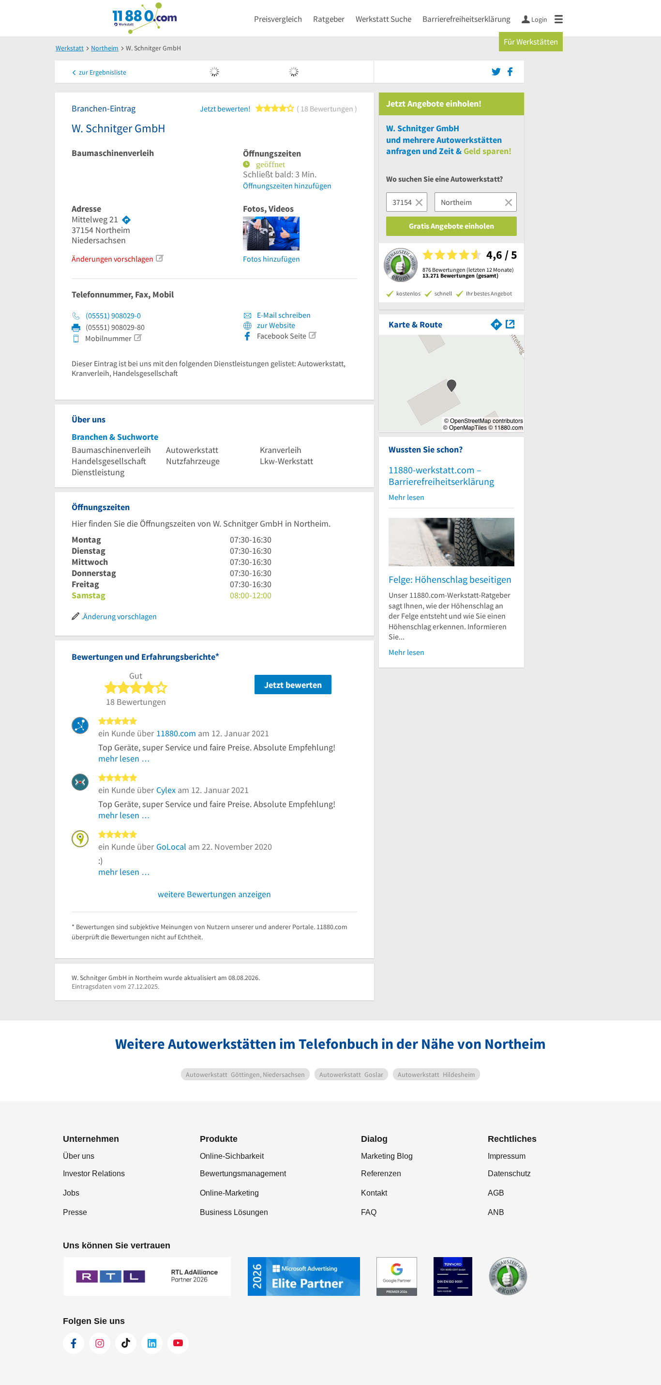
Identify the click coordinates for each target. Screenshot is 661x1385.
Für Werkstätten (531, 41)
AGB (496, 1193)
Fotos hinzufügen (271, 259)
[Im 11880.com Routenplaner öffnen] (496, 323)
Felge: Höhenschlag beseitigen (450, 579)
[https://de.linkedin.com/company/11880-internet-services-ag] (152, 1343)
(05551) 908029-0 (113, 315)
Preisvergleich (278, 19)
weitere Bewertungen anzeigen (214, 894)
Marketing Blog (387, 1156)
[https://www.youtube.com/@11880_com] (178, 1343)
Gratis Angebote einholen (451, 226)
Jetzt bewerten (293, 684)
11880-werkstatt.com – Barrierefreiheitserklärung (441, 475)
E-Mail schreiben (283, 315)
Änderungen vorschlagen (112, 259)
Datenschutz (509, 1173)
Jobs (71, 1193)
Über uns (78, 1156)
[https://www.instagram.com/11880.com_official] (99, 1343)
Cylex (166, 789)
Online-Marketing (229, 1193)
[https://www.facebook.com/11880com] (73, 1343)
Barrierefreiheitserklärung (466, 19)
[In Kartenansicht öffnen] (510, 323)
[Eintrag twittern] (498, 71)
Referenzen (381, 1173)
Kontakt (374, 1193)
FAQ (368, 1212)
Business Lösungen (234, 1212)
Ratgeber (329, 19)
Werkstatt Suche (383, 19)
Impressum (507, 1156)
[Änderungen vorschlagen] (159, 258)
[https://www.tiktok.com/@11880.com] (125, 1343)
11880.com (176, 733)
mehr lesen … (124, 758)
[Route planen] (126, 219)
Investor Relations (94, 1173)
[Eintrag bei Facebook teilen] (510, 71)
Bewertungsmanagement (243, 1173)
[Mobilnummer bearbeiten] (137, 337)
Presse (75, 1212)
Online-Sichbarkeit (232, 1156)
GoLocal (171, 846)
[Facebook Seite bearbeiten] (312, 335)
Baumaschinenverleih (113, 153)
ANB (496, 1212)
